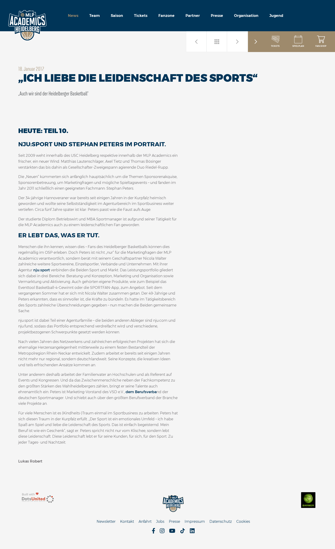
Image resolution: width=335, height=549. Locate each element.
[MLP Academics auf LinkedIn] (192, 532)
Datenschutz (220, 521)
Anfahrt (145, 521)
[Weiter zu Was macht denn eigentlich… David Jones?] (237, 41)
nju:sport (41, 270)
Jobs (160, 521)
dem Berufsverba (141, 392)
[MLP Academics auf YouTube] (172, 532)
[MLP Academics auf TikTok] (182, 532)
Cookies (243, 521)
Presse (217, 15)
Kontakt (127, 521)
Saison (117, 15)
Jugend (276, 15)
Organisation (246, 15)
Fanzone (166, 15)
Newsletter (106, 521)
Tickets (140, 15)
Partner (193, 15)
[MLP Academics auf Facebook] (153, 532)
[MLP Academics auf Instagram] (162, 532)
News (73, 15)
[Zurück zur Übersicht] (217, 41)
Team (94, 15)
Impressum (195, 521)
